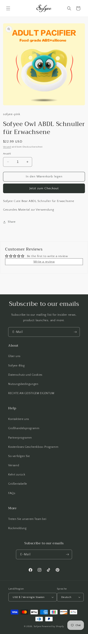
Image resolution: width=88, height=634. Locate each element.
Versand (7, 147)
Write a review (44, 261)
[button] (8, 8)
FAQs (11, 493)
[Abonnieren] (75, 332)
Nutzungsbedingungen (23, 384)
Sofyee (37, 626)
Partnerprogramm (20, 437)
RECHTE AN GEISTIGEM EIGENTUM (31, 393)
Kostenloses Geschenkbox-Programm (33, 447)
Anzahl (7, 153)
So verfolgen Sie (19, 456)
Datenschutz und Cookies (25, 375)
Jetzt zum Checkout (44, 188)
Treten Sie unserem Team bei (27, 519)
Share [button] (12, 221)
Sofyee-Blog (16, 365)
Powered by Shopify (53, 626)
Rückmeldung (17, 528)
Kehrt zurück (16, 474)
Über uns (14, 356)
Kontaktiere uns (18, 419)
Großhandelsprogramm (23, 428)
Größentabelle (17, 483)
